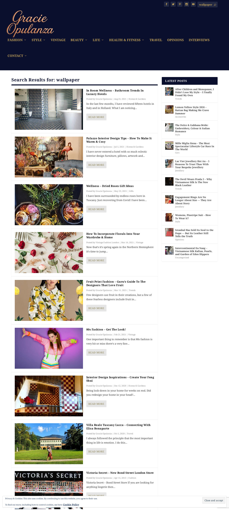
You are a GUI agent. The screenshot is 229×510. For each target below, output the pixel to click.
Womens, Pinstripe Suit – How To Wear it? (193, 216)
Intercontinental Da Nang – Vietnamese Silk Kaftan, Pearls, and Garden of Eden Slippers (193, 251)
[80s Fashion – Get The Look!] (49, 348)
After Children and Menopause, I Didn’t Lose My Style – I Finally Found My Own (194, 92)
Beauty (77, 40)
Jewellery (179, 170)
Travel (156, 40)
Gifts (131, 191)
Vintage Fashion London (107, 242)
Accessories (180, 116)
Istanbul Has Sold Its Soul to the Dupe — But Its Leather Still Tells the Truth (194, 233)
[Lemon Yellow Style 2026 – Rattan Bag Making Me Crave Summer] (169, 109)
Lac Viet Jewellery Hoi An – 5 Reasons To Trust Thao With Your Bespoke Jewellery (192, 164)
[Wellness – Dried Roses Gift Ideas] (49, 204)
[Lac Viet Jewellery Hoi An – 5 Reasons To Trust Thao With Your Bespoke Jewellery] (169, 163)
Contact (15, 56)
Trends (132, 290)
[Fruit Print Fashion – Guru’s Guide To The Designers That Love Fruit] (49, 300)
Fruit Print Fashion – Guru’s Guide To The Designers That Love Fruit (116, 283)
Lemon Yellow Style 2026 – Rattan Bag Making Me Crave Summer (192, 110)
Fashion (15, 40)
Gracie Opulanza (104, 99)
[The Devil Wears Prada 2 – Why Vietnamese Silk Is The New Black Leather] (169, 181)
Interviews (199, 40)
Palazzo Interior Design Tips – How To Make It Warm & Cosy (119, 140)
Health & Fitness (124, 40)
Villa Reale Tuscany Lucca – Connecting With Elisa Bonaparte (118, 426)
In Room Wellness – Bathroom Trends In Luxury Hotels (115, 92)
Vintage (58, 40)
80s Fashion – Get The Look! (106, 329)
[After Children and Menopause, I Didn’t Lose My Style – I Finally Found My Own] (169, 91)
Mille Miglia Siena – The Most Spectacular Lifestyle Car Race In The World (194, 146)
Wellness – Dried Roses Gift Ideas (110, 186)
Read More (96, 117)
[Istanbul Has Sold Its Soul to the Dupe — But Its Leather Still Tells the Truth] (169, 232)
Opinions (175, 40)
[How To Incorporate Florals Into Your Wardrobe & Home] (49, 252)
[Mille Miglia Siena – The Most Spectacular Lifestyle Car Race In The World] (169, 145)
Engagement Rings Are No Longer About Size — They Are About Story (193, 200)
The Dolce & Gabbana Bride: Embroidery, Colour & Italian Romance (192, 128)
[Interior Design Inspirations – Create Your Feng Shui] (49, 396)
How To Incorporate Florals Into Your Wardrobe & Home (113, 235)
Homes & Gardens (137, 99)
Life (96, 40)
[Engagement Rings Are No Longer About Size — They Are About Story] (169, 199)
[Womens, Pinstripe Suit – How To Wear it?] (169, 217)
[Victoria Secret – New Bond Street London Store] (49, 490)
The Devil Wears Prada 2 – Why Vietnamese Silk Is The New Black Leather (193, 182)
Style (37, 40)
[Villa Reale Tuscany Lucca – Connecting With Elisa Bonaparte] (49, 443)
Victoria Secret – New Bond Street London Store (120, 473)
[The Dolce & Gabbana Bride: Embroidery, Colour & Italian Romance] (169, 127)
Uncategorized (182, 257)
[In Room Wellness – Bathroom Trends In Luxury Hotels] (49, 109)
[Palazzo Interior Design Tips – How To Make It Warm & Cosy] (49, 157)
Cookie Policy (71, 504)
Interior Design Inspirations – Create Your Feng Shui (120, 379)
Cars (177, 152)
